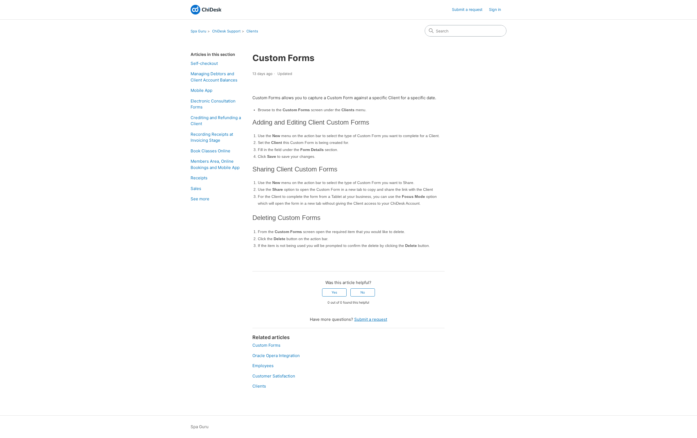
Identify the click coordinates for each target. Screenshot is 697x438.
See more (200, 198)
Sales (196, 188)
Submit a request (467, 9)
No (362, 292)
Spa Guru (198, 31)
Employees (263, 365)
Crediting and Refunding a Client (216, 120)
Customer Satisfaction (273, 376)
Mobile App (201, 90)
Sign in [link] (495, 9)
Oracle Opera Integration (276, 355)
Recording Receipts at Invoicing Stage (212, 137)
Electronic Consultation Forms (213, 104)
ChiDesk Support (226, 31)
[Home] (206, 10)
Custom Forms (266, 345)
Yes (334, 292)
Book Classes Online (210, 150)
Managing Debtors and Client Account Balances (214, 77)
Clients (252, 31)
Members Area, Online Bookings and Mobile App (215, 164)
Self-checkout (204, 63)
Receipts (199, 177)
